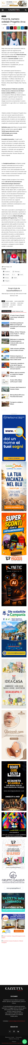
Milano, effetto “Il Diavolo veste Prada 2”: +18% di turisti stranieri (17, 333)
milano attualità (5, 303)
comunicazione (11, 1043)
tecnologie (17, 1043)
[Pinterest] (15, 27)
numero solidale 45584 (19, 301)
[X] (11, 27)
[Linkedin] (22, 27)
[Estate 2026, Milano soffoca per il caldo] (5, 381)
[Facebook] (8, 27)
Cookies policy (14, 1016)
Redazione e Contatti (9, 1037)
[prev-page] (3, 410)
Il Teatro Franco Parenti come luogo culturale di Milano (17, 317)
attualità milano (5, 304)
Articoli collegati (6, 311)
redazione (5, 24)
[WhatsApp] (18, 27)
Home (3, 13)
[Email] (25, 27)
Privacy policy (19, 1037)
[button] (2, 10)
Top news (8, 13)
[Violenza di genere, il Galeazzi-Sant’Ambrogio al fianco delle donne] (5, 357)
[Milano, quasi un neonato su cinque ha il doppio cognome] (5, 374)
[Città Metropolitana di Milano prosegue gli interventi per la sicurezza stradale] (5, 324)
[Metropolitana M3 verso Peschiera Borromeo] (5, 396)
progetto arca (5, 306)
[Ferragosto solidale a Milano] (5, 404)
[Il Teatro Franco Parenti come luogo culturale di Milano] (5, 317)
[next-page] (5, 410)
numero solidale (9, 301)
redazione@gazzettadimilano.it (17, 1021)
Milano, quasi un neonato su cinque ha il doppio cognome (17, 374)
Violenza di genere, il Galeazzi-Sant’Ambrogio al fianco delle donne (18, 357)
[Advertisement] (14, 966)
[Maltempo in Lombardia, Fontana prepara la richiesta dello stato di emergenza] (5, 341)
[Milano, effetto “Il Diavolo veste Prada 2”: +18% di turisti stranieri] (5, 333)
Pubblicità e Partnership (14, 1039)
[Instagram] (14, 1031)
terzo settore (13, 304)
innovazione (4, 1043)
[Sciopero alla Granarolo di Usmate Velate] (5, 389)
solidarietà (19, 304)
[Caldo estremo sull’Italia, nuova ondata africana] (5, 350)
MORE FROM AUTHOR (17, 311)
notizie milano (20, 303)
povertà (11, 306)
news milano (13, 303)
